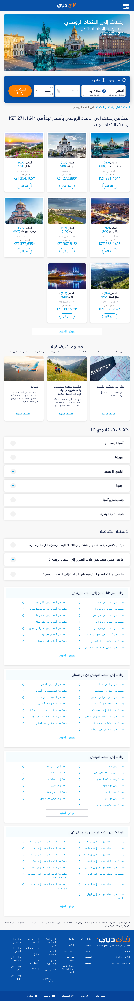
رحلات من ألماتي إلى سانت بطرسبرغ (104, 647)
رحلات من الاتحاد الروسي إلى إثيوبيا (105, 861)
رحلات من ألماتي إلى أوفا (54, 634)
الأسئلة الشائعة (52, 953)
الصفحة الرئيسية (120, 107)
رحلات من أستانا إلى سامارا (109, 609)
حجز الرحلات (86, 939)
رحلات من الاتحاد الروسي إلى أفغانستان (103, 848)
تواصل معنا (68, 951)
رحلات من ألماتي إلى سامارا (52, 641)
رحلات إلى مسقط (16, 959)
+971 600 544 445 (121, 963)
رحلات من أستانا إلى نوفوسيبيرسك (105, 634)
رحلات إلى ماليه (16, 968)
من (122, 88)
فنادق (36, 954)
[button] (67, 443)
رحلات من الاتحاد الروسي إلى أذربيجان (104, 841)
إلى (99, 88)
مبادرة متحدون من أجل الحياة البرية (67, 969)
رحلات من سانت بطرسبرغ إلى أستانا (48, 710)
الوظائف (35, 969)
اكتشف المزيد (109, 414)
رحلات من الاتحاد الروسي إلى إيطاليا (48, 867)
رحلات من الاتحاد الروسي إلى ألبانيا (49, 848)
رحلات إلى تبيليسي (16, 941)
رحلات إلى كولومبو (16, 977)
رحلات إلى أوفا (116, 766)
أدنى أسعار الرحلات (33, 941)
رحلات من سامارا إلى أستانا (109, 703)
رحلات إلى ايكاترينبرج (57, 766)
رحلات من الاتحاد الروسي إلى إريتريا (49, 861)
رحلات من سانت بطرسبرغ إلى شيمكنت (47, 716)
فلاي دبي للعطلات (34, 962)
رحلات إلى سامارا (58, 772)
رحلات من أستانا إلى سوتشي (108, 615)
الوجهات (88, 951)
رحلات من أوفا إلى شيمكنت (109, 691)
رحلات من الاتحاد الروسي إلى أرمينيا (48, 841)
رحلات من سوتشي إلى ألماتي (51, 723)
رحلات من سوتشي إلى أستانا (108, 723)
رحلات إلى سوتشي (57, 779)
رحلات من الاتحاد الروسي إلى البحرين (104, 884)
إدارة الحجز (69, 939)
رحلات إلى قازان (59, 785)
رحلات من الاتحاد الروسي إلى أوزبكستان (103, 854)
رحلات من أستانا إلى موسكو (109, 628)
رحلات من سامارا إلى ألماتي (52, 703)
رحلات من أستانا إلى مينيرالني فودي (48, 628)
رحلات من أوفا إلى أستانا (111, 684)
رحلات (102, 107)
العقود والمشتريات (51, 962)
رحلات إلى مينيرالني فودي (53, 798)
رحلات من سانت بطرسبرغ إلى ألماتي (104, 716)
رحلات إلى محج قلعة (57, 792)
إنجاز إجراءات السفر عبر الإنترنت (51, 942)
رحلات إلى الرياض (16, 950)
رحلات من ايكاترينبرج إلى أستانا (51, 691)
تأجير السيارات (32, 948)
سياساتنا (126, 951)
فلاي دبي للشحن (69, 958)
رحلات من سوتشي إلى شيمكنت (107, 729)
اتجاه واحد (95, 80)
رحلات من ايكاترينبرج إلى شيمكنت (50, 697)
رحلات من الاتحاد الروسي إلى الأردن (105, 874)
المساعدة (88, 962)
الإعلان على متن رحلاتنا (50, 971)
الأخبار (71, 945)
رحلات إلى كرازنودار (114, 792)
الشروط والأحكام (122, 957)
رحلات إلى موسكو (114, 798)
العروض (88, 945)
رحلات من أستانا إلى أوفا (111, 602)
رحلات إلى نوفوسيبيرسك (110, 805)
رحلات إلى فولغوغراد (113, 785)
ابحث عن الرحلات (20, 90)
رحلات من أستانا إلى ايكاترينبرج (51, 602)
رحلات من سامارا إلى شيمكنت (108, 710)
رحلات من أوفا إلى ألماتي (54, 684)
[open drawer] (126, 5)
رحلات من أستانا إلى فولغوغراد (51, 615)
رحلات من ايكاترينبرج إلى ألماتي (107, 697)
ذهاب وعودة (114, 80)
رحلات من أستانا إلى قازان (110, 622)
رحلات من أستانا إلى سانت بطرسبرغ (48, 609)
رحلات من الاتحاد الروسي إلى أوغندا (48, 854)
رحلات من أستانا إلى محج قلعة (51, 622)
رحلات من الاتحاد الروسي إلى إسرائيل (104, 867)
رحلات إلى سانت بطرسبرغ (110, 779)
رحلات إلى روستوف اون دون (109, 772)
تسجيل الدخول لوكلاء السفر (49, 980)
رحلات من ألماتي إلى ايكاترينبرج (107, 641)
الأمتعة (88, 957)
